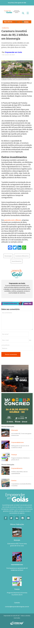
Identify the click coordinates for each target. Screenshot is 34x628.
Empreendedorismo (17, 442)
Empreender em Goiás (13, 52)
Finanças (14, 454)
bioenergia (8, 256)
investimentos (16, 261)
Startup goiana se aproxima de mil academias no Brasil (17, 569)
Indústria (5, 28)
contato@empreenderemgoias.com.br (17, 606)
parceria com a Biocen (12, 220)
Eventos (13, 480)
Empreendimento (16, 468)
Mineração (14, 430)
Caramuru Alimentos (22, 256)
